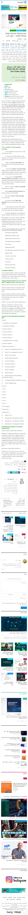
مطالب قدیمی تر (23, 688)
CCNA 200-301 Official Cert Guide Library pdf (17, 463)
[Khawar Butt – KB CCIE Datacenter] (20, 537)
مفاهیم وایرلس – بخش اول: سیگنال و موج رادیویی (11, 762)
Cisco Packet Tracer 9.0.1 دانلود (18, 633)
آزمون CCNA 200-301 (8, 464)
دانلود (22, 77)
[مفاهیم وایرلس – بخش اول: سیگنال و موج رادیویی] (24, 763)
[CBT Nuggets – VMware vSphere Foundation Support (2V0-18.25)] (21, 662)
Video (23, 534)
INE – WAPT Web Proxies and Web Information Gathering (12, 732)
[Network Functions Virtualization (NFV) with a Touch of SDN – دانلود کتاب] (24, 739)
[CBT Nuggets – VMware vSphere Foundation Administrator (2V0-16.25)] (21, 677)
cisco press (6, 463)
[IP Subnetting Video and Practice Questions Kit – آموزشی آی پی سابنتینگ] (24, 757)
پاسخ (2, 569)
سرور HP (11, 643)
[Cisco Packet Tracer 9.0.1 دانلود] (20, 520)
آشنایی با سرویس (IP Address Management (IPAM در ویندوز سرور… (12, 744)
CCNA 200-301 (16, 461)
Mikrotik (10, 897)
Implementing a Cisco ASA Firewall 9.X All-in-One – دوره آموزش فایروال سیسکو (7, 503)
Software (10, 673)
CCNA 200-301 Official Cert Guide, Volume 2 (14, 48)
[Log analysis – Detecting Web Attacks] (14, 808)
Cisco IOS (5, 897)
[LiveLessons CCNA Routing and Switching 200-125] (24, 751)
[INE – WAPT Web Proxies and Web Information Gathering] (24, 733)
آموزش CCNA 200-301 (21, 466)
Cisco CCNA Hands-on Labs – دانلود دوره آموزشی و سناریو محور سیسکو (20, 503)
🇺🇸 (7, 899)
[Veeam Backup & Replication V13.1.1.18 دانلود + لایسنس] (7, 662)
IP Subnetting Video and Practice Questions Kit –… (12, 756)
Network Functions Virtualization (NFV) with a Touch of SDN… (11, 738)
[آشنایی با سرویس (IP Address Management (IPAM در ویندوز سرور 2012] (24, 745)
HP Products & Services (21, 821)
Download (19, 30)
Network (19, 897)
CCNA (22, 461)
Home (23, 897)
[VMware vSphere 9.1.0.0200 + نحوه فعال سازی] (7, 677)
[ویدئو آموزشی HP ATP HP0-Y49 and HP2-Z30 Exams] (14, 829)
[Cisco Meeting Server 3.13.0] (8, 537)
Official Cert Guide (22, 464)
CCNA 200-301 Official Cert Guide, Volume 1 (14, 46)
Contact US (12, 899)
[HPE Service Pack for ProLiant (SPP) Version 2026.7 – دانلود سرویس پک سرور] (7, 647)
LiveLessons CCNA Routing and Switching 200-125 (12, 750)
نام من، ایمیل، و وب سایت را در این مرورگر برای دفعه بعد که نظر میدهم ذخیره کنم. (14, 603)
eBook (24, 30)
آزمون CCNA (16, 464)
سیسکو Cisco (13, 30)
